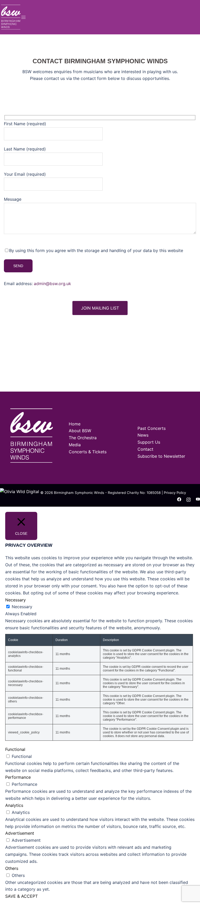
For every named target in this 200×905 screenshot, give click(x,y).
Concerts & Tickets (88, 451)
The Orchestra (83, 437)
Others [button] (11, 868)
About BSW (80, 430)
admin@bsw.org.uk (52, 283)
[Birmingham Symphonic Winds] (10, 16)
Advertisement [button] (19, 833)
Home (74, 423)
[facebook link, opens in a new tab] (179, 499)
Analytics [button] (14, 805)
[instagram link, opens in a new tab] (188, 499)
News (143, 435)
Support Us (149, 442)
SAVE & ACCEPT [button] (21, 896)
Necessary (22, 606)
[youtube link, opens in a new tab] (198, 499)
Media (75, 444)
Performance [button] (18, 777)
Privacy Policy (175, 493)
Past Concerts (152, 428)
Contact (145, 449)
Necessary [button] (15, 599)
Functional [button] (15, 749)
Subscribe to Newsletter (161, 456)
